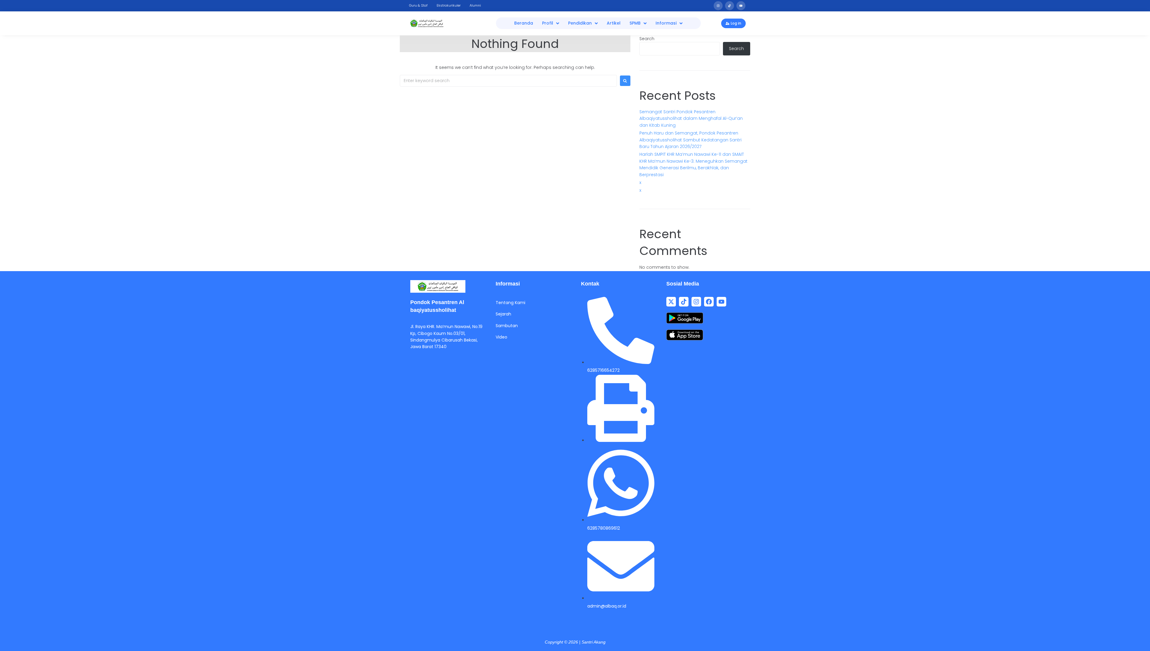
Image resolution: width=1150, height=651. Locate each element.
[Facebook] (709, 301)
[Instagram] (718, 5)
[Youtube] (740, 5)
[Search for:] (508, 81)
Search (646, 39)
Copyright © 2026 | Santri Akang (575, 642)
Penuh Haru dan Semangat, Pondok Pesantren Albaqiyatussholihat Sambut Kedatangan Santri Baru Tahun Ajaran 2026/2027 (690, 139)
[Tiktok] (729, 5)
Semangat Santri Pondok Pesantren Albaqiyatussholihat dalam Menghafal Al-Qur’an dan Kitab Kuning (691, 118)
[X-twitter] (671, 301)
